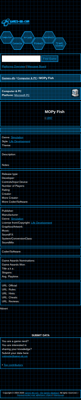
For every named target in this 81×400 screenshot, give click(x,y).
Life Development (19, 141)
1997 (49, 117)
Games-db (8, 78)
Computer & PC (27, 78)
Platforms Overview (13, 66)
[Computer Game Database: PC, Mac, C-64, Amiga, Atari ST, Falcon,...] (6, 33)
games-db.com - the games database (42, 393)
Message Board (36, 66)
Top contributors (13, 364)
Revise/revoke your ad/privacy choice (34, 395)
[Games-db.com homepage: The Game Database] (15, 29)
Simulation (17, 218)
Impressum (59, 395)
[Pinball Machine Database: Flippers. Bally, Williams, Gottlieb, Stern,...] (38, 33)
